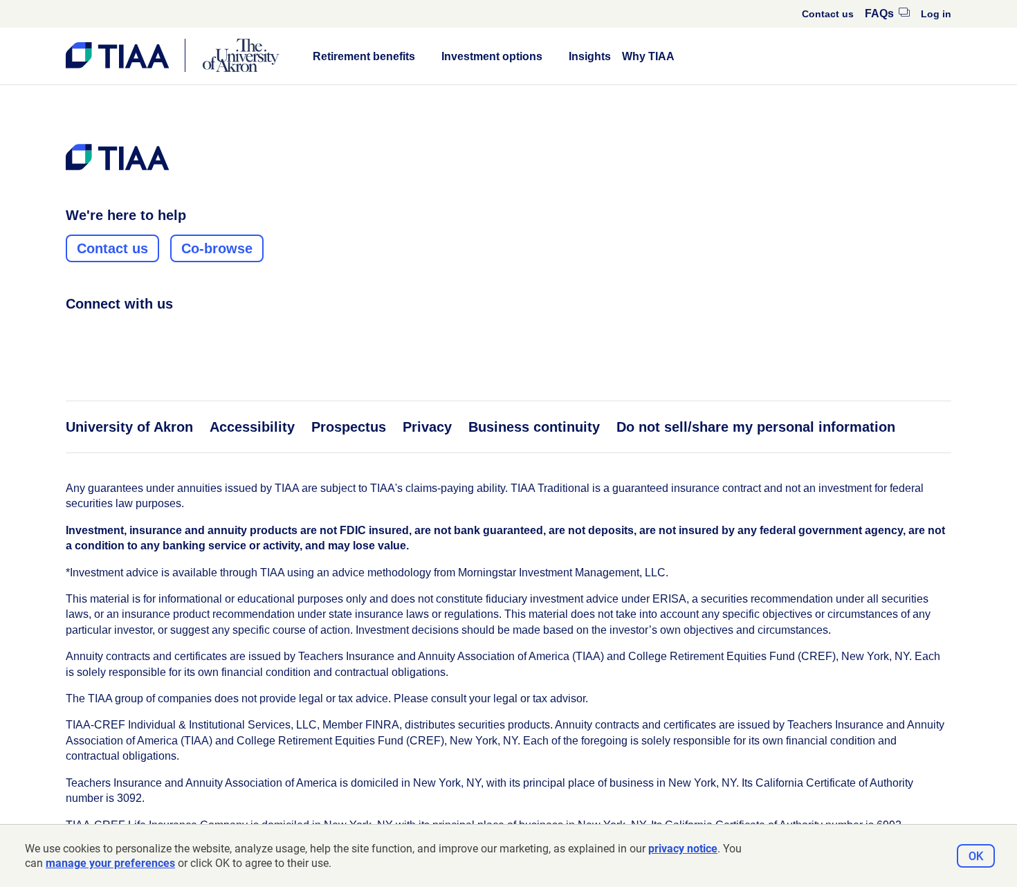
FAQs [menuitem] (887, 13)
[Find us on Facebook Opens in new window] (73, 334)
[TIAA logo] (118, 157)
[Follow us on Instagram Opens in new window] (99, 334)
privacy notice (682, 848)
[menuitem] (828, 14)
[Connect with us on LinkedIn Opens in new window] (126, 334)
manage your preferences (110, 863)
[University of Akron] (241, 55)
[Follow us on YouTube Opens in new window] (152, 334)
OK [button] (976, 856)
